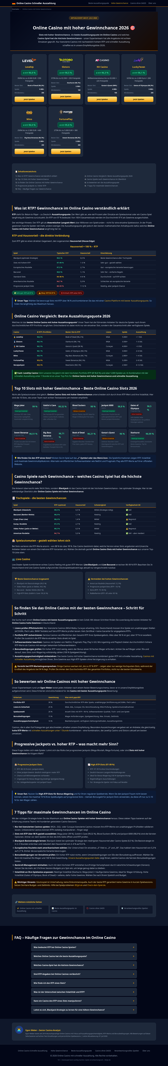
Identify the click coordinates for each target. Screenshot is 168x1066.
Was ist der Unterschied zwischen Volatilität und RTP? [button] (84, 992)
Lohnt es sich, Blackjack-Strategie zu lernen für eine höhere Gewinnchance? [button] (84, 1009)
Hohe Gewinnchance (119, 3)
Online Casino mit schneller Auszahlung (29, 909)
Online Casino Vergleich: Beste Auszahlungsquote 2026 (109, 176)
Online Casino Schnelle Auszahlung (32, 1051)
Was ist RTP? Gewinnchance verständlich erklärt (37, 176)
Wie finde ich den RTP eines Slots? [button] (84, 983)
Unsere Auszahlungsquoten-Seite (83, 858)
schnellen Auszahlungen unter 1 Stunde (50, 730)
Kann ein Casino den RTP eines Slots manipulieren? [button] (84, 1000)
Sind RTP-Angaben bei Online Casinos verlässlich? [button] (84, 974)
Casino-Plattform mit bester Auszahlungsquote (126, 300)
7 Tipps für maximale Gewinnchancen (102, 186)
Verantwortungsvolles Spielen (134, 908)
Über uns (152, 3)
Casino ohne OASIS (138, 3)
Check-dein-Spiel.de (96, 885)
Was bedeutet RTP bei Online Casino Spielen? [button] (84, 947)
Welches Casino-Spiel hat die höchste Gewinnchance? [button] (84, 965)
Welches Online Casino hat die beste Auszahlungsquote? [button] (84, 956)
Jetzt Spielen (29, 99)
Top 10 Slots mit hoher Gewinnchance (33, 179)
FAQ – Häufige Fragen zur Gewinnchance (34, 189)
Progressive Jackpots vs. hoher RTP (32, 186)
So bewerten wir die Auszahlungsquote (103, 182)
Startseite (15, 9)
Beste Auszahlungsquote (98, 3)
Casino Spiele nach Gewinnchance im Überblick (106, 179)
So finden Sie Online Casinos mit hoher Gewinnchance (40, 182)
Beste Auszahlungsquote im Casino (64, 909)
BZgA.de (79, 885)
